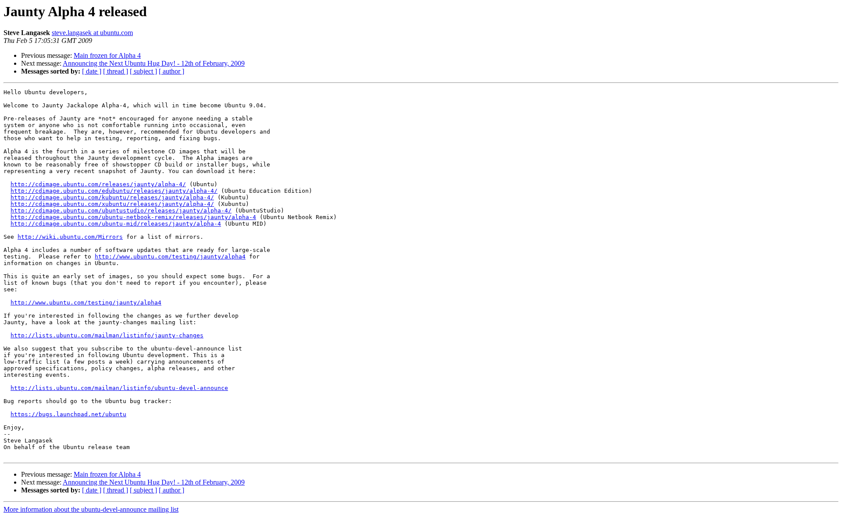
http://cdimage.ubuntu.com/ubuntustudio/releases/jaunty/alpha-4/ (121, 210)
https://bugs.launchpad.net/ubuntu (68, 414)
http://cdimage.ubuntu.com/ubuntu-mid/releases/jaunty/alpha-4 (116, 223)
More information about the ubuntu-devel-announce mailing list (91, 509)
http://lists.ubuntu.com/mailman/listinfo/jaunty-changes (107, 335)
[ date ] (91, 71)
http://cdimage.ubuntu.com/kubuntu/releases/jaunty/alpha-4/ (112, 197)
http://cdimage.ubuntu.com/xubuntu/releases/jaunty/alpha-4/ (112, 204)
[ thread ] (115, 71)
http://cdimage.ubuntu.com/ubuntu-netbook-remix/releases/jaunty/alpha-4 (133, 217)
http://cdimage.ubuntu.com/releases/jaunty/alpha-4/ (98, 184)
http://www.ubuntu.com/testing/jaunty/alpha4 (170, 256)
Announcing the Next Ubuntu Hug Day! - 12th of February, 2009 (154, 63)
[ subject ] (143, 71)
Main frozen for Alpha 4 (107, 55)
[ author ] (171, 71)
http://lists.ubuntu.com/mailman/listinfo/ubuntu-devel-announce (119, 388)
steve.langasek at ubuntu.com (92, 32)
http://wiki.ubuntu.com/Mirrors (70, 237)
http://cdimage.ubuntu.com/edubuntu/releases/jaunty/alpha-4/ (114, 191)
